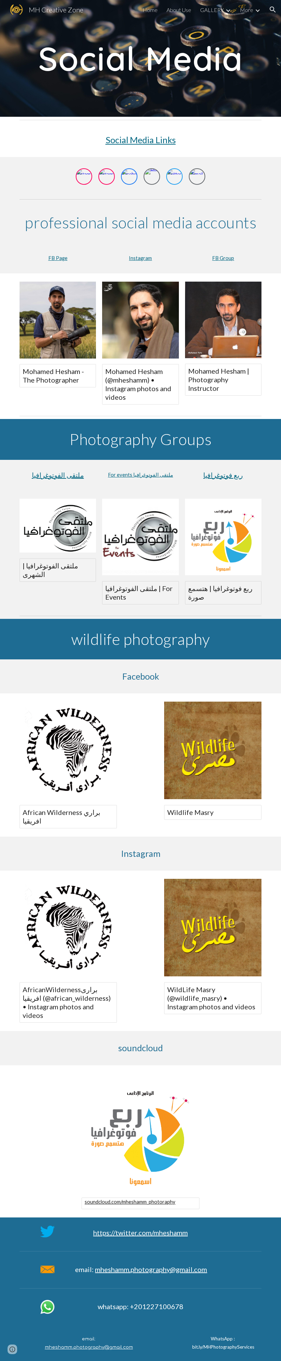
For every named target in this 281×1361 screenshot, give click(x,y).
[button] (273, 9)
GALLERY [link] (212, 10)
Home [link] (150, 10)
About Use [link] (179, 10)
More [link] (246, 10)
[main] (140, 58)
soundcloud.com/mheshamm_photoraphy (130, 1202)
